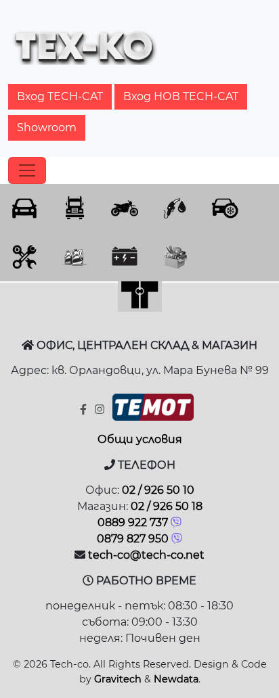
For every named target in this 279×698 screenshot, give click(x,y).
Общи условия (140, 439)
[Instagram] (101, 409)
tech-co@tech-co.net (146, 555)
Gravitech (118, 679)
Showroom (47, 127)
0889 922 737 (133, 522)
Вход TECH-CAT (60, 96)
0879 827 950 (133, 538)
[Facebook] (84, 409)
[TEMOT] (153, 410)
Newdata (176, 679)
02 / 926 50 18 (166, 506)
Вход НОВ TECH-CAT (180, 96)
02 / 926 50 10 (158, 490)
